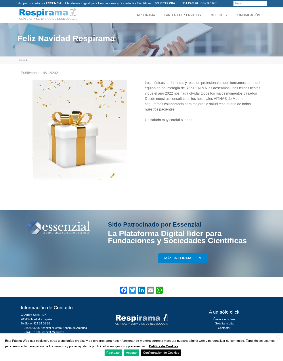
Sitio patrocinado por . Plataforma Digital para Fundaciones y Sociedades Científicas (83, 3)
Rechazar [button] (113, 352)
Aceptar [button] (131, 352)
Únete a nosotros (224, 319)
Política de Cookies (163, 346)
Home (21, 60)
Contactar (224, 328)
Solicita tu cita (224, 323)
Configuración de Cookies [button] (161, 352)
